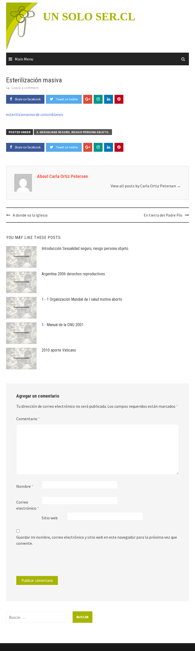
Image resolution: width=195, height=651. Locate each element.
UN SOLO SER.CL (89, 16)
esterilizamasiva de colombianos (34, 114)
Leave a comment (25, 87)
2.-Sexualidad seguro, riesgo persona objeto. (72, 132)
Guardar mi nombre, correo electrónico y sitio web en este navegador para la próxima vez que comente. (96, 540)
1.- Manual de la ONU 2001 (63, 324)
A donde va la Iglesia (30, 215)
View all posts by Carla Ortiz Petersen (146, 185)
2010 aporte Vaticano (59, 350)
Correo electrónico (27, 505)
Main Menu (24, 59)
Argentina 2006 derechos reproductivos (73, 273)
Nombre (24, 486)
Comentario (28, 418)
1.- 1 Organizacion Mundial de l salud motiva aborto (82, 299)
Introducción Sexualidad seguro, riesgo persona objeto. (85, 248)
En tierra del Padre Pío (163, 215)
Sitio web (50, 517)
